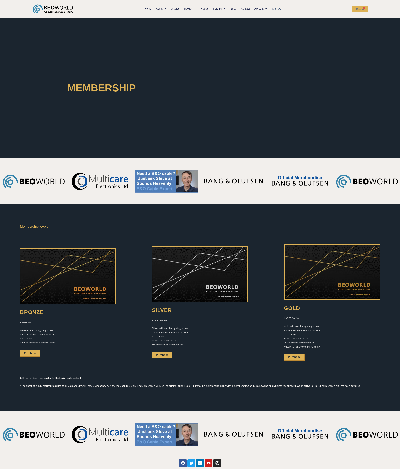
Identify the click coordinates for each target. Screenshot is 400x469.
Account (258, 8)
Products (204, 8)
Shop (233, 8)
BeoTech (189, 8)
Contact (245, 8)
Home (148, 8)
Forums (217, 8)
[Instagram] (217, 463)
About (159, 8)
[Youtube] (208, 463)
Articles (175, 8)
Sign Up (276, 8)
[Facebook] (183, 463)
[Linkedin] (200, 463)
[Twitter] (191, 463)
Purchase (30, 353)
